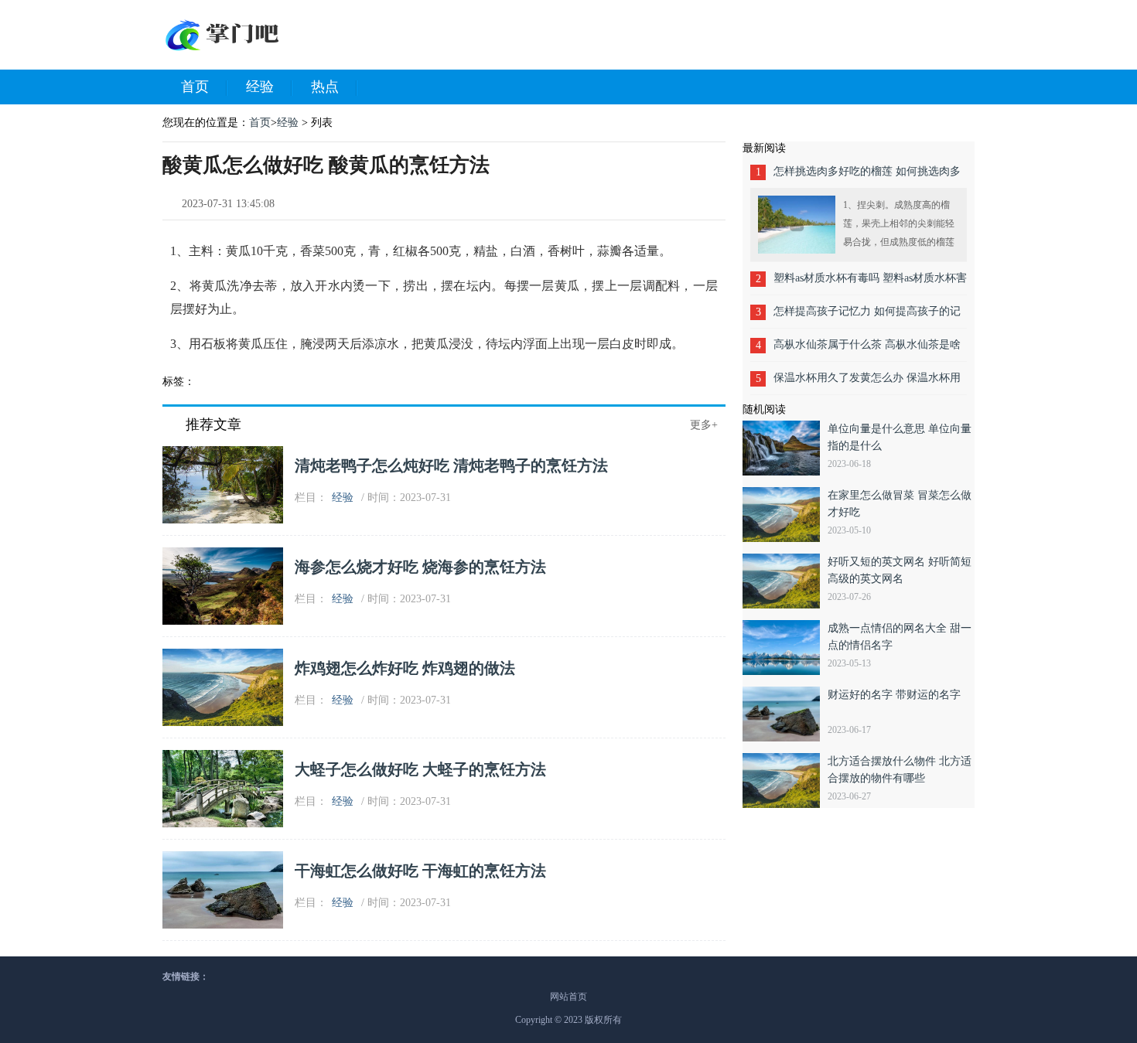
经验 (260, 86)
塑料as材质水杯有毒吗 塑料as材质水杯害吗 (870, 283)
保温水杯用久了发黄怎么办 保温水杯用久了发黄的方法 (867, 383)
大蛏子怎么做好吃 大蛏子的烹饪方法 (420, 769)
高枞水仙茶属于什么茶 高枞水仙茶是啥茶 (867, 350)
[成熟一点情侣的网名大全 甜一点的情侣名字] (785, 647)
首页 (195, 86)
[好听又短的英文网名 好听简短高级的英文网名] (785, 581)
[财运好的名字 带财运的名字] (785, 714)
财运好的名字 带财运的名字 (894, 694)
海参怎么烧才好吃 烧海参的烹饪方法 (420, 566)
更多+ (704, 425)
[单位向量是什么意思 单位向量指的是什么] (785, 448)
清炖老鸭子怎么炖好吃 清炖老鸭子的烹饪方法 (451, 465)
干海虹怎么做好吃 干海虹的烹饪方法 (420, 870)
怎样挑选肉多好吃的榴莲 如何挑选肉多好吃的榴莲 (867, 176)
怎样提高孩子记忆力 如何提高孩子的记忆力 (867, 316)
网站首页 (568, 996)
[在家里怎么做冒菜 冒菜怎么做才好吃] (785, 514)
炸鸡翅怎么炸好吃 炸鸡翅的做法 (405, 668)
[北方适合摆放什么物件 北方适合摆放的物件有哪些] (785, 780)
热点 (325, 86)
